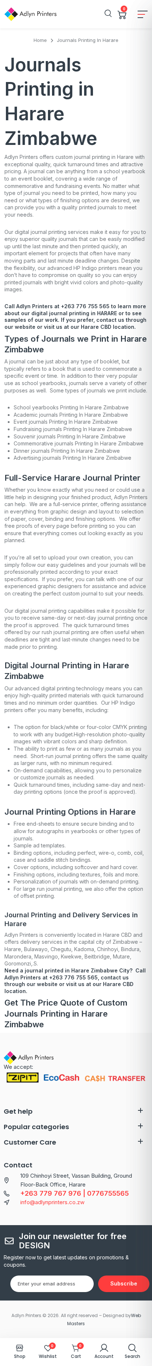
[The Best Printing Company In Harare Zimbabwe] (30, 14)
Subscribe (123, 1283)
